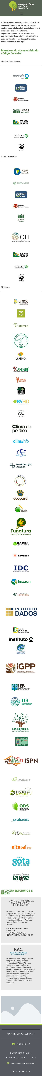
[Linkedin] (26, 1071)
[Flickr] (29, 1071)
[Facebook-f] (19, 1071)
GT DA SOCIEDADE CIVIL (16, 933)
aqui (22, 41)
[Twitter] (13, 1071)
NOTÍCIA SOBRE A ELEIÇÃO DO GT (19, 935)
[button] (21, 13)
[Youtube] (23, 1071)
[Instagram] (16, 1071)
